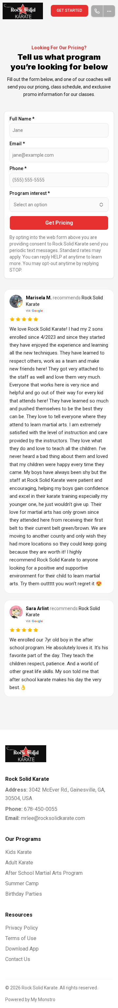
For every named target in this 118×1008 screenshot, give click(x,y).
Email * (17, 143)
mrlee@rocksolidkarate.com (45, 818)
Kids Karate (18, 852)
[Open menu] (109, 11)
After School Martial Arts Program (44, 873)
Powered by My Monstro (30, 999)
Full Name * (22, 119)
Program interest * (30, 193)
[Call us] (97, 11)
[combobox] (59, 204)
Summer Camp (22, 883)
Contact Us (17, 959)
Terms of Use (20, 938)
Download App (22, 949)
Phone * (18, 168)
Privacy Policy (21, 928)
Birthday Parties (23, 894)
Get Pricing (59, 223)
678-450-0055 (31, 809)
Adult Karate (19, 862)
